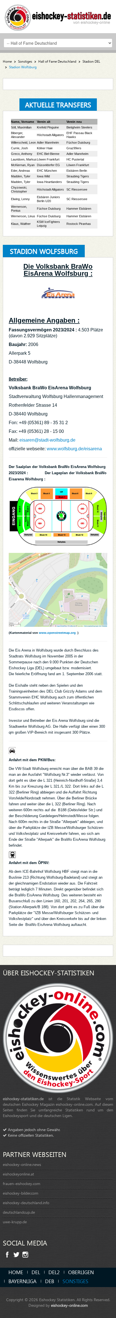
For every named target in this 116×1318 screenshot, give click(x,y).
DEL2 (54, 1272)
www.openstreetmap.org (58, 632)
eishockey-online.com (69, 1305)
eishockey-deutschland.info (26, 1202)
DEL (36, 1272)
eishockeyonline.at (18, 1174)
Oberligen (81, 1272)
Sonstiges (25, 61)
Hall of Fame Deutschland (57, 61)
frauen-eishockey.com (21, 1183)
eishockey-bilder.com (20, 1193)
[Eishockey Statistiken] (58, 16)
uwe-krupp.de (15, 1221)
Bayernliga (22, 1281)
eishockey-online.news (22, 1164)
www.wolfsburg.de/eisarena (74, 448)
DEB (49, 1281)
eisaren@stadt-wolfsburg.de (48, 440)
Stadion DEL (91, 61)
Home (7, 61)
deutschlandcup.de (19, 1212)
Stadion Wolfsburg (44, 251)
